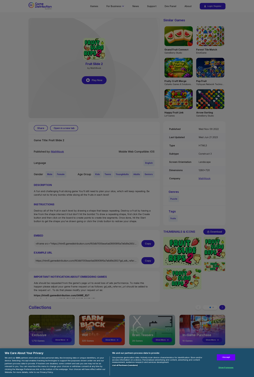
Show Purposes (226, 367)
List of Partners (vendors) (125, 365)
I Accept (226, 357)
